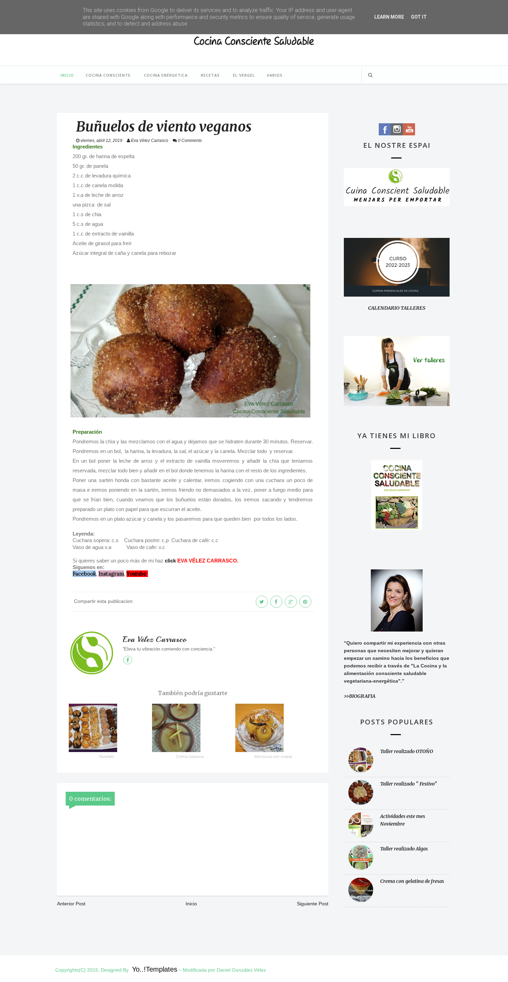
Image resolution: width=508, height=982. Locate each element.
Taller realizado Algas (404, 849)
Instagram (111, 573)
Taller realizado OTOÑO (406, 751)
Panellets (106, 756)
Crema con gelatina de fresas (412, 881)
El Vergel (244, 75)
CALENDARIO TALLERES (396, 308)
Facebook (84, 573)
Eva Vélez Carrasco (155, 639)
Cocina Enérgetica (166, 75)
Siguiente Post (312, 903)
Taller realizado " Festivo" (408, 784)
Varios (275, 75)
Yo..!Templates (154, 969)
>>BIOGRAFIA (359, 696)
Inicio (67, 75)
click (170, 561)
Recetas (210, 75)
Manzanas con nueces (273, 756)
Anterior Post (71, 903)
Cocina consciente (108, 75)
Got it (419, 17)
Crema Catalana (190, 756)
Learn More (389, 17)
